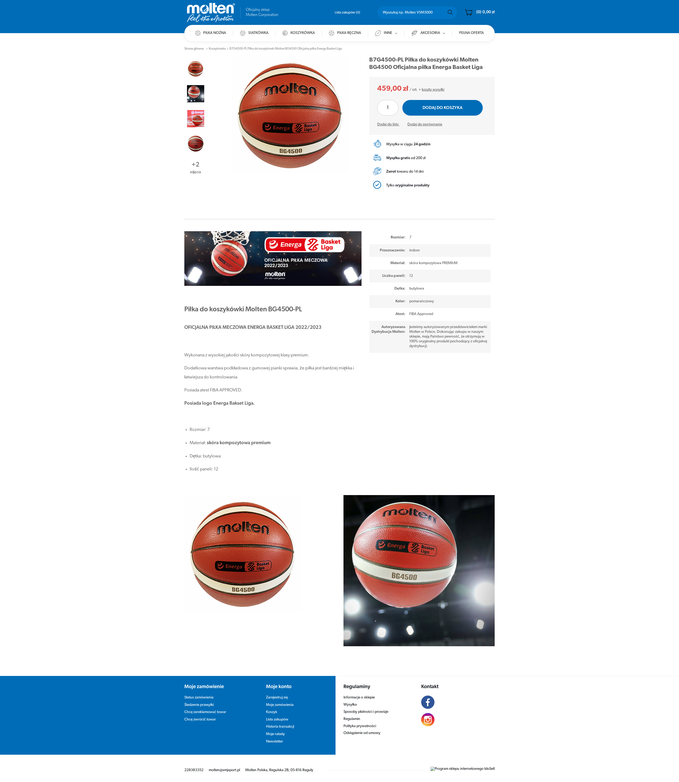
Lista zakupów (347, 12)
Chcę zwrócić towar (200, 720)
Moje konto (278, 686)
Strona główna (194, 48)
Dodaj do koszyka (443, 108)
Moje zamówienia (280, 705)
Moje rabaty (275, 734)
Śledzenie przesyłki (199, 705)
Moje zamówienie (204, 686)
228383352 (193, 770)
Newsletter (274, 742)
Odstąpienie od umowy (361, 733)
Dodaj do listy (388, 124)
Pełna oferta (471, 33)
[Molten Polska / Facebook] (454, 703)
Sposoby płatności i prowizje (365, 712)
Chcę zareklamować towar (205, 712)
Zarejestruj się (277, 698)
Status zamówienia (199, 698)
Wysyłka (350, 705)
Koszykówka (217, 48)
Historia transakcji (280, 727)
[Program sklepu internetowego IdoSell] (462, 769)
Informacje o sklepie (359, 698)
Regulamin (351, 719)
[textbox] (417, 12)
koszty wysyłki (433, 90)
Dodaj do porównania (424, 124)
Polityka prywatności (359, 726)
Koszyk (271, 712)
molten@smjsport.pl (224, 770)
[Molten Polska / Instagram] (454, 720)
